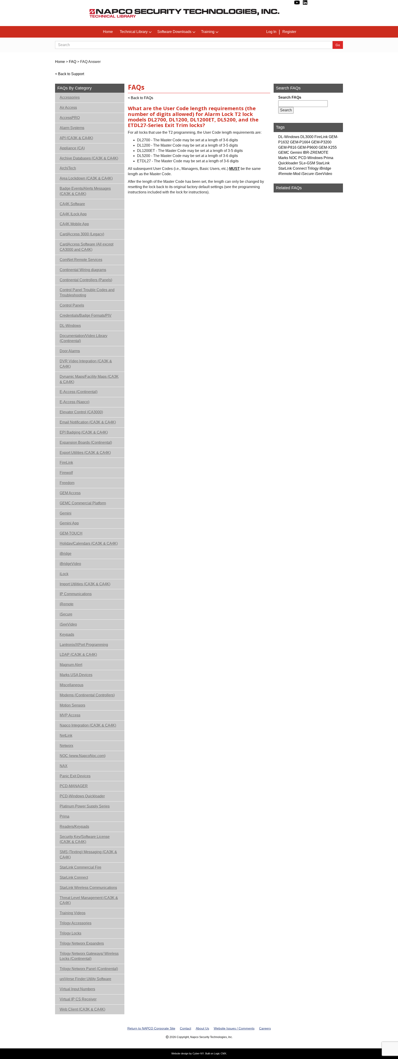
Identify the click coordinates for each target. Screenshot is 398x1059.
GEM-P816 (287, 147)
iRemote (66, 604)
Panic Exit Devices (75, 776)
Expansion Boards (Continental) (86, 442)
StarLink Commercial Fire (80, 867)
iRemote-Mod (289, 174)
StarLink (323, 163)
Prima (64, 816)
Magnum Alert (71, 665)
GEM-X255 (328, 147)
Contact (185, 1028)
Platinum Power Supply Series (85, 806)
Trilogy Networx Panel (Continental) (89, 969)
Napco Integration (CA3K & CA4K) (88, 725)
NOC (293, 158)
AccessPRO (70, 118)
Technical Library (134, 32)
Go (338, 45)
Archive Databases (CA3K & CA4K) (89, 158)
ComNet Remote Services (81, 260)
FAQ (72, 62)
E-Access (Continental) (78, 392)
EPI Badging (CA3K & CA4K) (84, 432)
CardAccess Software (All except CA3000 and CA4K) (86, 246)
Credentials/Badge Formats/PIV (85, 315)
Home (108, 32)
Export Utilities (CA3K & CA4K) (85, 453)
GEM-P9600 (307, 147)
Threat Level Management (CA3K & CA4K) (89, 900)
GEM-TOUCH (71, 533)
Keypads (67, 634)
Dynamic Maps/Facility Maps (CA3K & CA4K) (89, 379)
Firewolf (66, 473)
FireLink (66, 462)
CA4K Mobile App (74, 224)
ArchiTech (68, 168)
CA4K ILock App (73, 214)
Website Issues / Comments (234, 1028)
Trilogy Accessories (75, 923)
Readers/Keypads (74, 826)
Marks (283, 158)
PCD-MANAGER (74, 786)
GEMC (283, 152)
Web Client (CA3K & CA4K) (82, 1009)
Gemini (65, 513)
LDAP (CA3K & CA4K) (78, 655)
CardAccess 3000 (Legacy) (82, 234)
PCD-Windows (310, 158)
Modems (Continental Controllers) (87, 695)
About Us (202, 1028)
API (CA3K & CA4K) (76, 138)
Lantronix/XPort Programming (84, 645)
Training (207, 32)
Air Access (68, 107)
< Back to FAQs (140, 98)
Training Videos (72, 913)
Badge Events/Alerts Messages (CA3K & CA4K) (85, 191)
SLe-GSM (307, 163)
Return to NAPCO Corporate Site (151, 1028)
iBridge (65, 554)
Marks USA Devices (76, 675)
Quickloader (288, 163)
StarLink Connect (74, 877)
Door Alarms (70, 351)
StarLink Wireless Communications (88, 888)
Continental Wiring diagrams (83, 270)
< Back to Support (69, 74)
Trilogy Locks (70, 933)
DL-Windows (70, 326)
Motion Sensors (72, 705)
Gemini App (69, 523)
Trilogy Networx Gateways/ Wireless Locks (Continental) (89, 956)
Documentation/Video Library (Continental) (83, 338)
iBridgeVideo (70, 564)
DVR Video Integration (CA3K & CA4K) (86, 363)
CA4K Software (72, 204)
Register (289, 32)
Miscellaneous (71, 685)
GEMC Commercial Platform (83, 503)
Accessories (70, 97)
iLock (64, 574)
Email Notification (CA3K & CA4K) (88, 422)
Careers (265, 1028)
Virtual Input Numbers (77, 989)
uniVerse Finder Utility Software (85, 979)
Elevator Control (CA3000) (81, 412)
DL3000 (306, 137)
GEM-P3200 (321, 142)
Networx (66, 746)
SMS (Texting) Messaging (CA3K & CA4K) (88, 854)
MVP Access (70, 715)
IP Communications (76, 594)
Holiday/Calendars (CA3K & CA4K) (89, 543)
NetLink (66, 735)
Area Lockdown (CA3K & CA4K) (86, 178)
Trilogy (313, 168)
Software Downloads (174, 32)
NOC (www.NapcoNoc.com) (82, 756)
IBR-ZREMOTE (315, 152)
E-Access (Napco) (74, 402)
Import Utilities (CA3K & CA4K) (85, 584)
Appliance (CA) (72, 148)
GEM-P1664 (300, 142)
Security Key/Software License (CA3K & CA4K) (85, 839)
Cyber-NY (198, 1053)
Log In (271, 32)
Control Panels (72, 305)
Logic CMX (220, 1053)
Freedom (67, 483)
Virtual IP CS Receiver (78, 999)
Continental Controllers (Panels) (86, 280)
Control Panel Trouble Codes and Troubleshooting (87, 292)
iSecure (66, 614)
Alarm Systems (72, 128)
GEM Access (70, 493)
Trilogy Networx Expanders (82, 943)
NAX (63, 766)
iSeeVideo (68, 624)
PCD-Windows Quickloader (82, 796)
